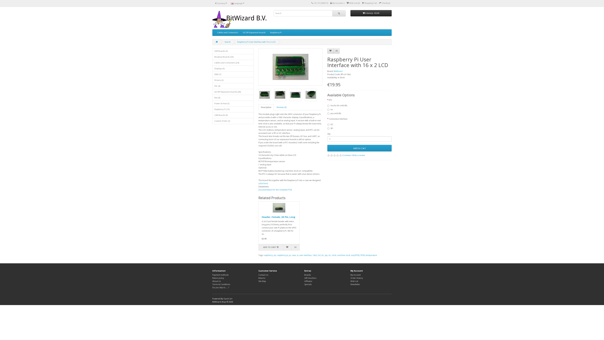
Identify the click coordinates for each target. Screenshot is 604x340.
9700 (362, 255)
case (294, 255)
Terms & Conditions (221, 284)
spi (326, 255)
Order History (356, 278)
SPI (331, 128)
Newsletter (355, 284)
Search (228, 42)
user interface (305, 255)
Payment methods (220, 275)
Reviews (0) (281, 107)
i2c (322, 255)
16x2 (315, 255)
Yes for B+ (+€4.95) (338, 105)
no (331, 109)
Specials (308, 284)
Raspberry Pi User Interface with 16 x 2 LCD (256, 42)
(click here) (263, 183)
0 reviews (346, 155)
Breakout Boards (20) (223, 57)
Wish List (354, 281)
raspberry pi (282, 255)
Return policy (218, 278)
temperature (371, 255)
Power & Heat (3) (221, 103)
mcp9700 (355, 255)
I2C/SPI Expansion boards (254, 32)
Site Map (262, 281)
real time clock (343, 255)
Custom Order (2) (222, 121)
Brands (307, 275)
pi (290, 255)
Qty (328, 134)
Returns (261, 278)
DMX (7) (217, 74)
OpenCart (228, 298)
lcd (319, 255)
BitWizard (338, 71)
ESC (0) (217, 86)
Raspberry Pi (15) (221, 109)
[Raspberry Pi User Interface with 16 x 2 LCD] (290, 67)
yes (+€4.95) (335, 113)
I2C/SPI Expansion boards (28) (227, 92)
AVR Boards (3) (221, 51)
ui (297, 255)
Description (266, 107)
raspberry (268, 255)
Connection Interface (338, 119)
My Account (355, 275)
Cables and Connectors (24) (226, 62)
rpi (275, 255)
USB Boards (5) (221, 115)
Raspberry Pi (276, 32)
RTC (330, 100)
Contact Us (263, 275)
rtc (329, 255)
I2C (331, 124)
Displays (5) (219, 68)
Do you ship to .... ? (220, 287)
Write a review (358, 155)
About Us (216, 281)
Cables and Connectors (227, 32)
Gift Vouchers (310, 278)
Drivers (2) (219, 80)
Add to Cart (359, 148)
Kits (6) (217, 97)
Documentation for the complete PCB (275, 189)
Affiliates (308, 281)
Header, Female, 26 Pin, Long (278, 216)
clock (334, 255)
